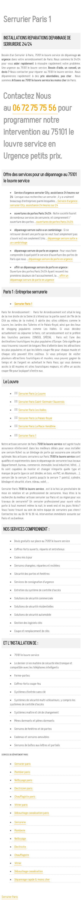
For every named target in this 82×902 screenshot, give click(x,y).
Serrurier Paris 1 (27, 436)
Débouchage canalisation (28, 871)
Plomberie (19, 830)
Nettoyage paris (23, 780)
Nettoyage (20, 839)
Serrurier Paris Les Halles (32, 410)
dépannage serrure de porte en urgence (50, 259)
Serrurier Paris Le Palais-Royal (35, 418)
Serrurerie (20, 822)
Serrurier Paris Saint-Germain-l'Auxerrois (41, 402)
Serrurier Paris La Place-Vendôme (36, 426)
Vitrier (17, 863)
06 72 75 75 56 (35, 108)
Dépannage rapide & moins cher (32, 879)
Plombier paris (22, 772)
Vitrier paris (21, 805)
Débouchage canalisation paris (31, 813)
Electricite (20, 847)
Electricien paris (23, 788)
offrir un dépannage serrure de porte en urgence (39, 278)
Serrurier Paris (10, 897)
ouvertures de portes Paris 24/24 (54, 222)
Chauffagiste (21, 855)
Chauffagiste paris (24, 797)
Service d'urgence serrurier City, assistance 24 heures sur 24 (43, 203)
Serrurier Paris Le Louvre (32, 394)
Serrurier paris (22, 764)
